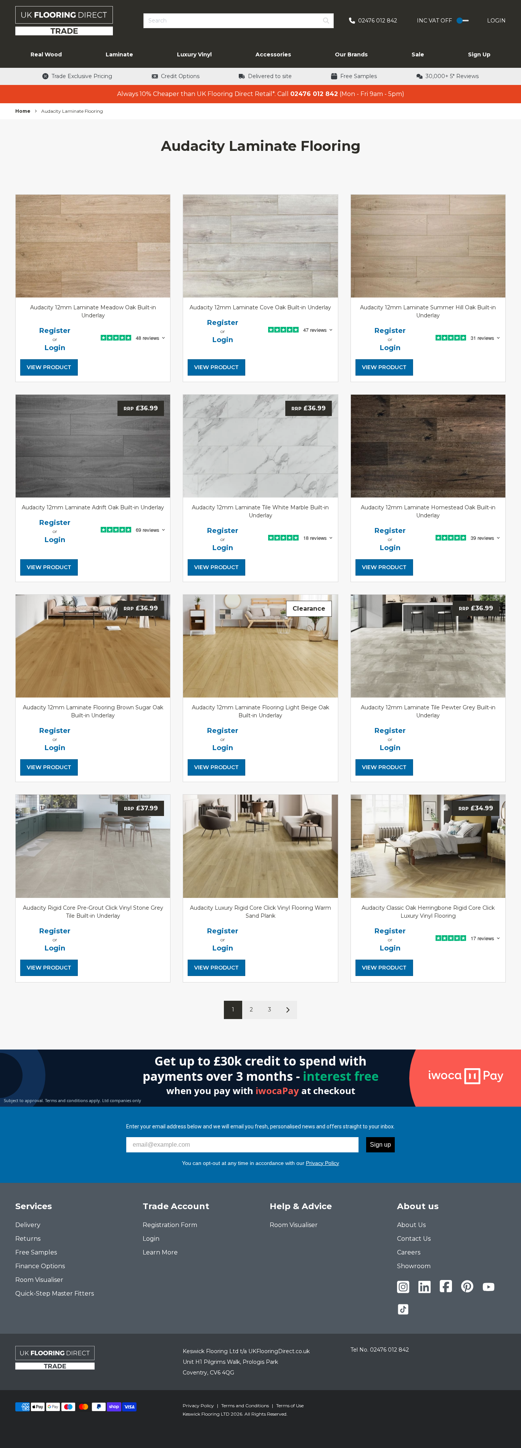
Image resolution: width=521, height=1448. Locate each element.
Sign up (380, 1144)
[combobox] (238, 20)
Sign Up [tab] (479, 54)
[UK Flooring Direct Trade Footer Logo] (55, 1358)
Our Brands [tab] (351, 54)
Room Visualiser (39, 1279)
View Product (49, 367)
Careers (408, 1252)
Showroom (414, 1266)
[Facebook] (446, 1286)
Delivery (27, 1225)
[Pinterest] (467, 1286)
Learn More (160, 1252)
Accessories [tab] (273, 54)
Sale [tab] (418, 54)
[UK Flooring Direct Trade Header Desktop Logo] (64, 20)
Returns (27, 1238)
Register (55, 330)
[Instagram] (403, 1287)
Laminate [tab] (119, 54)
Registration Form (170, 1225)
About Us (411, 1225)
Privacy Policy (322, 1163)
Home (23, 111)
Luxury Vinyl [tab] (194, 54)
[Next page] (288, 1010)
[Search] (326, 21)
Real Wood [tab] (46, 54)
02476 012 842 (389, 1349)
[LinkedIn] (424, 1287)
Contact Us (414, 1238)
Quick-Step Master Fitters (54, 1293)
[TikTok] (403, 1309)
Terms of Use (290, 1405)
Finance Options (40, 1266)
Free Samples (36, 1252)
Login (496, 20)
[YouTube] (488, 1287)
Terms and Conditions (245, 1405)
